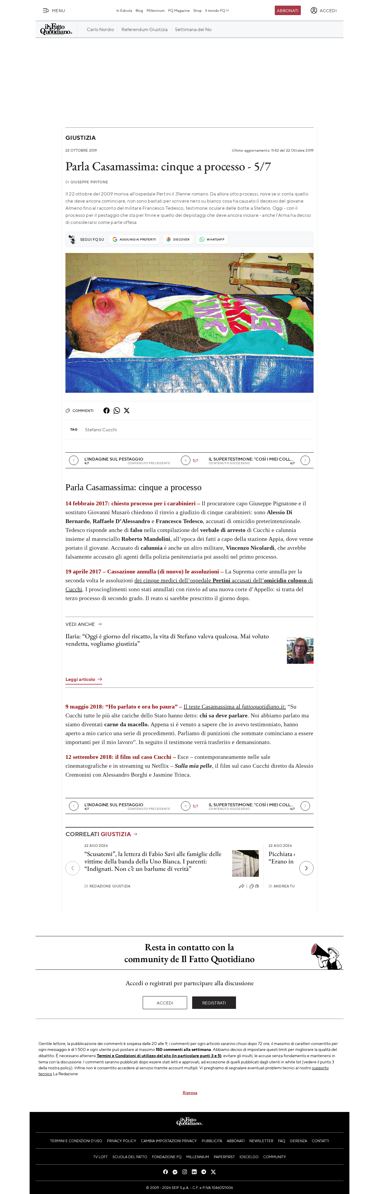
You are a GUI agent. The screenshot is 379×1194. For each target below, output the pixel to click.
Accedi (165, 1002)
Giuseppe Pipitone (86, 182)
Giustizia (80, 137)
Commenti (83, 410)
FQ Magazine (179, 10)
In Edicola (124, 10)
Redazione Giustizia (107, 886)
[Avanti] (305, 460)
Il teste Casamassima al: (235, 706)
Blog (139, 10)
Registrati (214, 1002)
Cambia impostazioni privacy (169, 1140)
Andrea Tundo (286, 886)
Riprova (190, 1092)
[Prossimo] (306, 868)
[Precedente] (72, 868)
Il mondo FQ (215, 10)
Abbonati (287, 10)
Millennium (156, 10)
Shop (197, 10)
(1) (257, 886)
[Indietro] (73, 460)
